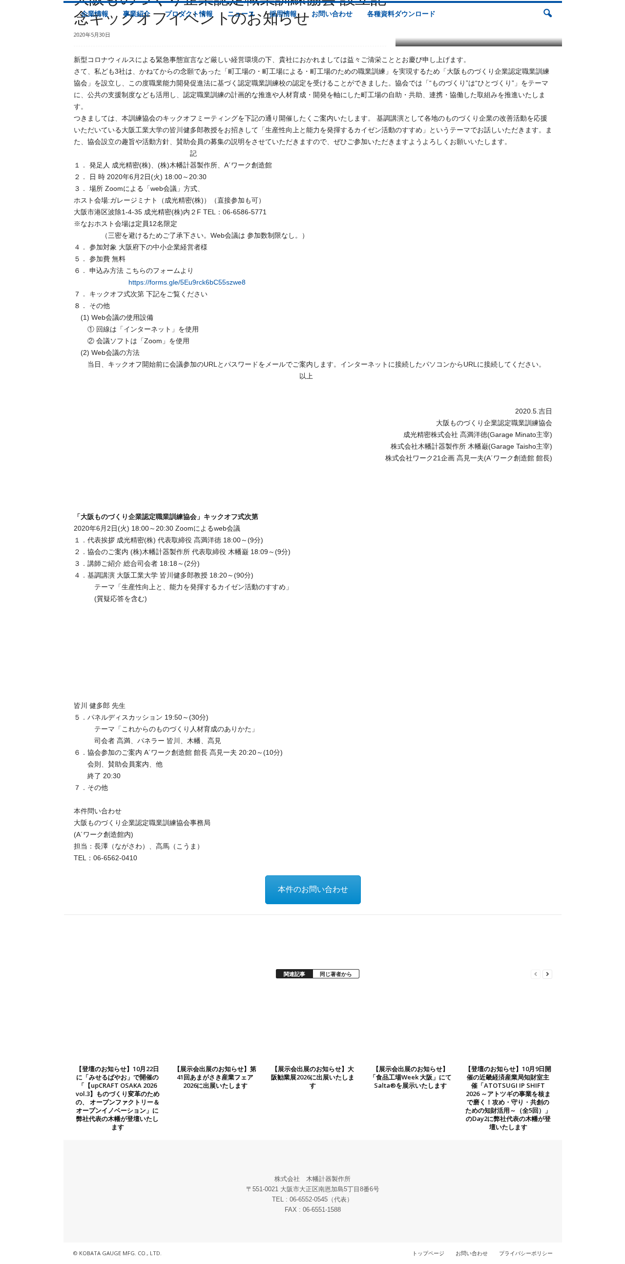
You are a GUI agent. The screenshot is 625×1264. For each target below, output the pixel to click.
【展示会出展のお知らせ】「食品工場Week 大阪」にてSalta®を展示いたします (411, 1077)
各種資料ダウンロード (401, 13)
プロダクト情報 (189, 13)
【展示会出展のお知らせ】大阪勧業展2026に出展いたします (312, 1077)
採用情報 (283, 13)
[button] (547, 13)
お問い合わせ (332, 13)
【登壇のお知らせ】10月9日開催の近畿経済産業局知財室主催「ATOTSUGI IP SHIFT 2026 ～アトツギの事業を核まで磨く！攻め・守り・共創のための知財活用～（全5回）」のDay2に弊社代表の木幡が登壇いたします (508, 1097)
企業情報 (94, 13)
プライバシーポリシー (526, 1253)
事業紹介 (136, 13)
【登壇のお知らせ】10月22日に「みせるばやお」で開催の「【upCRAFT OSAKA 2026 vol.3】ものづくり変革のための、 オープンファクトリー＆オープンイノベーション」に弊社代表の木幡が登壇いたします (118, 1097)
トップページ (428, 1253)
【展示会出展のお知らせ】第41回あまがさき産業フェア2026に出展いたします (215, 1077)
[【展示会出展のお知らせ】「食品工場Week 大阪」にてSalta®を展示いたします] (411, 1025)
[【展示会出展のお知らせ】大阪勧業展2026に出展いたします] (313, 1025)
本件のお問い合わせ (313, 889)
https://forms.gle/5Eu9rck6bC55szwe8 (187, 282)
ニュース (241, 13)
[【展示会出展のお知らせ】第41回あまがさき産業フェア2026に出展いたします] (215, 1025)
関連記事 (294, 973)
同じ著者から (336, 973)
